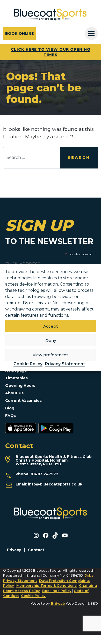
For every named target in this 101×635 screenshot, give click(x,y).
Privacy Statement (65, 363)
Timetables (16, 378)
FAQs (10, 415)
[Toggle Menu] (91, 33)
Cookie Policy (27, 363)
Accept (50, 325)
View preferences (50, 354)
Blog (9, 408)
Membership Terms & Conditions (46, 585)
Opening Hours (20, 385)
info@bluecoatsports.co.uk (55, 484)
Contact (36, 550)
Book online (19, 33)
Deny (50, 340)
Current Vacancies (23, 400)
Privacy (14, 550)
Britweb (57, 603)
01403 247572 (44, 474)
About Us (14, 393)
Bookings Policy (56, 591)
